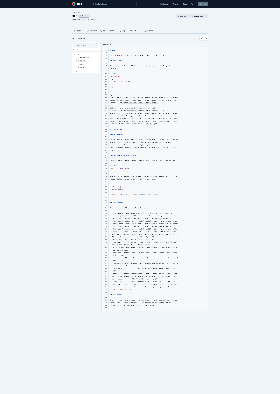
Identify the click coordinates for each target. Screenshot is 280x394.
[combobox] (114, 4)
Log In (203, 4)
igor (74, 15)
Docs (185, 4)
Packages (164, 4)
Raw (205, 38)
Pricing (175, 4)
